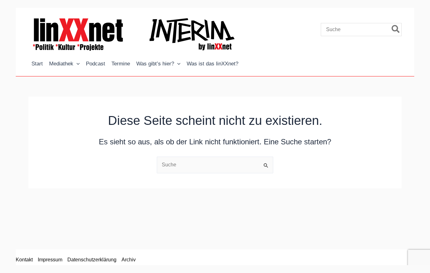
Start (37, 64)
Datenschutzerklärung (91, 259)
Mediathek (61, 64)
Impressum (50, 259)
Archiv (129, 259)
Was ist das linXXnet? (212, 64)
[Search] (395, 29)
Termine (120, 64)
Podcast (95, 64)
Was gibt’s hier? (155, 64)
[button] (76, 63)
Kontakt (24, 259)
